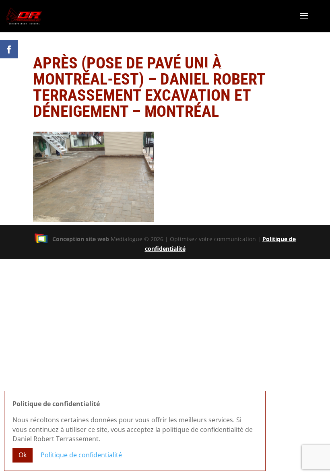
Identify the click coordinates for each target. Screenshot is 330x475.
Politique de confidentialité (81, 454)
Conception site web (80, 239)
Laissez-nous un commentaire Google (261, 69)
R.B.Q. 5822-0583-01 (293, 77)
